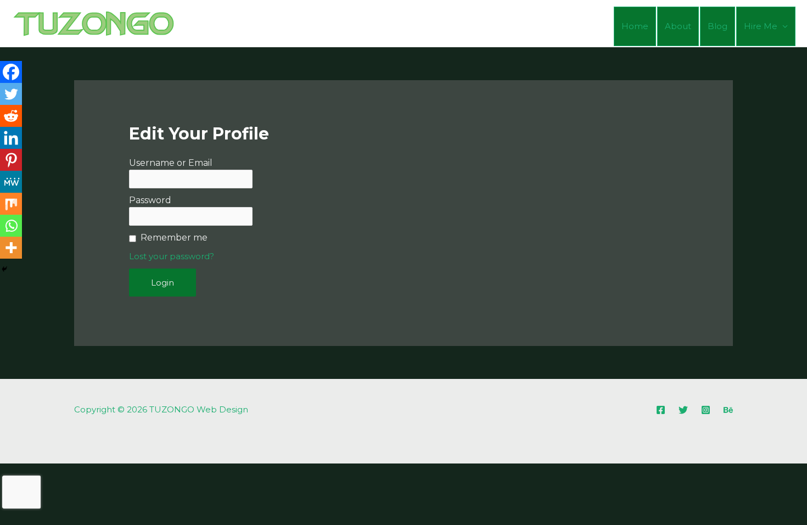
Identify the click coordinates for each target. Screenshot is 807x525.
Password (150, 200)
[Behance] (728, 410)
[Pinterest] (11, 160)
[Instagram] (705, 410)
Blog (717, 26)
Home (634, 26)
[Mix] (11, 204)
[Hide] (4, 269)
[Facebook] (11, 72)
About (678, 26)
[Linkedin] (11, 138)
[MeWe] (11, 182)
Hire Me (760, 26)
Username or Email (170, 163)
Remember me (174, 237)
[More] (11, 248)
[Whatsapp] (11, 226)
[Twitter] (11, 94)
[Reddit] (11, 116)
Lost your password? (171, 256)
